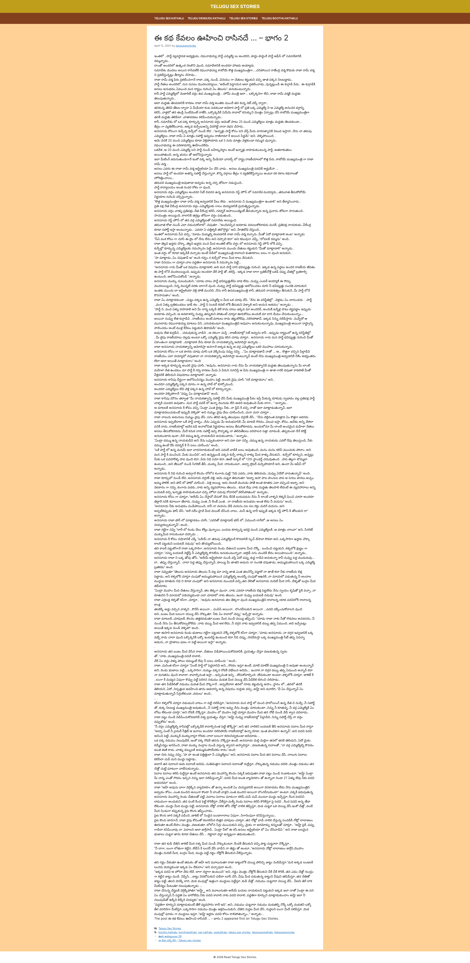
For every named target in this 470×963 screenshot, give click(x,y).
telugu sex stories (239, 932)
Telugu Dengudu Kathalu (206, 18)
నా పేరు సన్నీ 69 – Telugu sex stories (179, 940)
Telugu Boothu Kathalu (279, 18)
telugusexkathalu (262, 932)
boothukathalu (188, 932)
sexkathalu (220, 932)
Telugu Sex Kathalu (169, 18)
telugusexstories (284, 932)
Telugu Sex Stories (235, 6)
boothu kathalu (167, 932)
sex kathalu (205, 932)
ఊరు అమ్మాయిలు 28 (170, 936)
